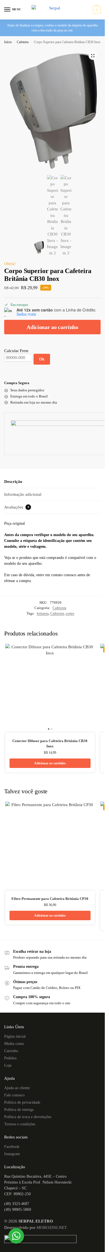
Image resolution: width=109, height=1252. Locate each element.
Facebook (11, 1147)
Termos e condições (19, 1124)
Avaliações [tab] (16, 507)
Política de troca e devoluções (27, 1117)
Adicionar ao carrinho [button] (50, 763)
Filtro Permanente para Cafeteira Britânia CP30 (49, 899)
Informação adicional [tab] (22, 494)
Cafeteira (23, 42)
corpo (70, 613)
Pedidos (10, 1058)
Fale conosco (14, 1095)
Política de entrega (19, 1110)
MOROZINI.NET (52, 1227)
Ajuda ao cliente (17, 1088)
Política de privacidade (22, 1102)
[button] (96, 10)
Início (8, 42)
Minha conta (14, 1044)
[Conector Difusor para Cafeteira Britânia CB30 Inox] (50, 688)
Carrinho (11, 1051)
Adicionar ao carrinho (52, 327)
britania (43, 613)
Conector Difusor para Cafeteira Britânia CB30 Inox (49, 743)
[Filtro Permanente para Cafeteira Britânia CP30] (50, 846)
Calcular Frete (16, 350)
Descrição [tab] (13, 481)
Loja (7, 1065)
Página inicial (15, 1036)
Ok (41, 359)
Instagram (12, 1154)
